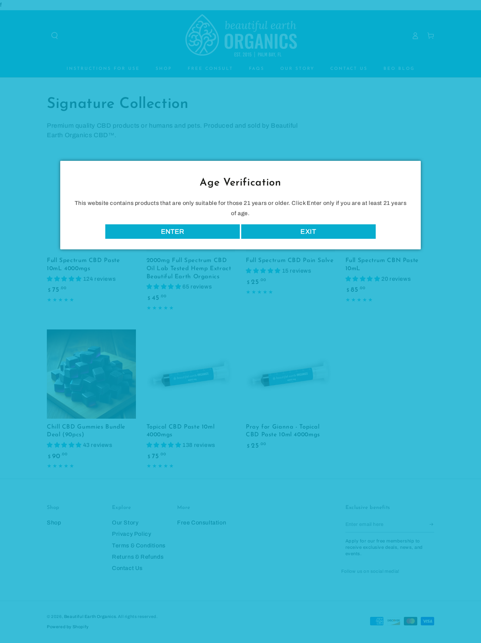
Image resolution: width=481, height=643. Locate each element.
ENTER (172, 231)
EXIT (308, 231)
